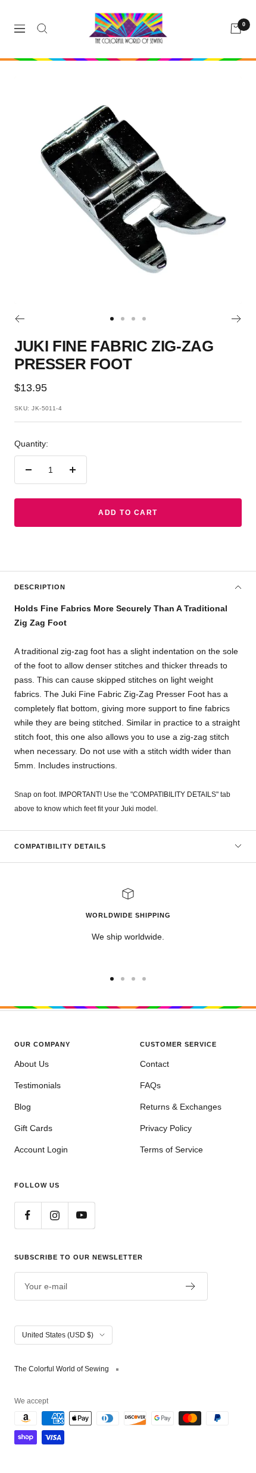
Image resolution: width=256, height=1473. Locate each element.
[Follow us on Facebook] (27, 1215)
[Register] (191, 1286)
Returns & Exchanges (180, 1106)
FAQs (150, 1085)
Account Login (41, 1149)
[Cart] (236, 28)
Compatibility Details (60, 846)
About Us (31, 1064)
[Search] (42, 28)
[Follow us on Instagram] (54, 1215)
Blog (22, 1106)
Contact (154, 1064)
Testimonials (37, 1085)
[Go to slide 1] (112, 319)
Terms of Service (171, 1149)
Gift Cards (33, 1128)
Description (39, 587)
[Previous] (19, 319)
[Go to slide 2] (122, 319)
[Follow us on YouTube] (81, 1215)
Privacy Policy (166, 1128)
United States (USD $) (57, 1335)
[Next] (237, 319)
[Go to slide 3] (133, 319)
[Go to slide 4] (144, 319)
